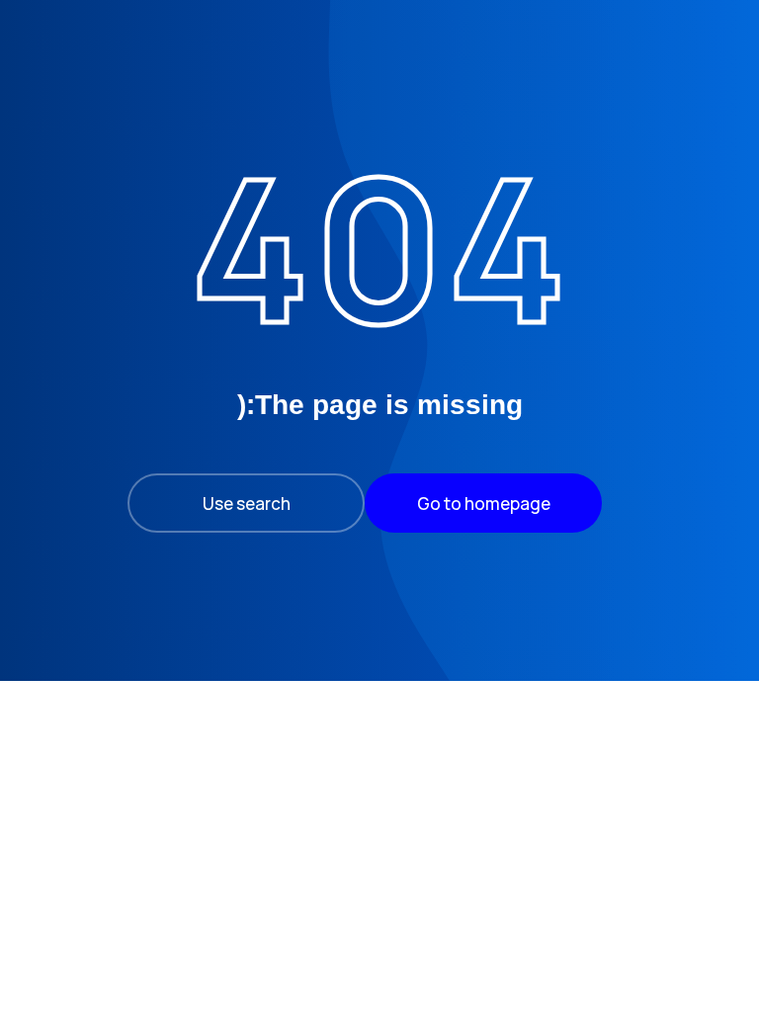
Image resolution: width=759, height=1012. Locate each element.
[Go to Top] (51, 960)
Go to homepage (483, 503)
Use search (247, 503)
